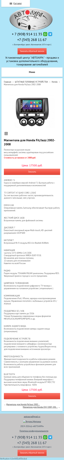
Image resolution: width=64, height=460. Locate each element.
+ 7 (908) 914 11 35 (27, 34)
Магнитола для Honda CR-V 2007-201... (40, 407)
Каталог (18, 3)
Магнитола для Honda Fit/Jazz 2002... (23, 404)
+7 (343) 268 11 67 (32, 39)
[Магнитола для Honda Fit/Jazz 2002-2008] (32, 112)
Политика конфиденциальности (34, 431)
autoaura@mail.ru (32, 416)
